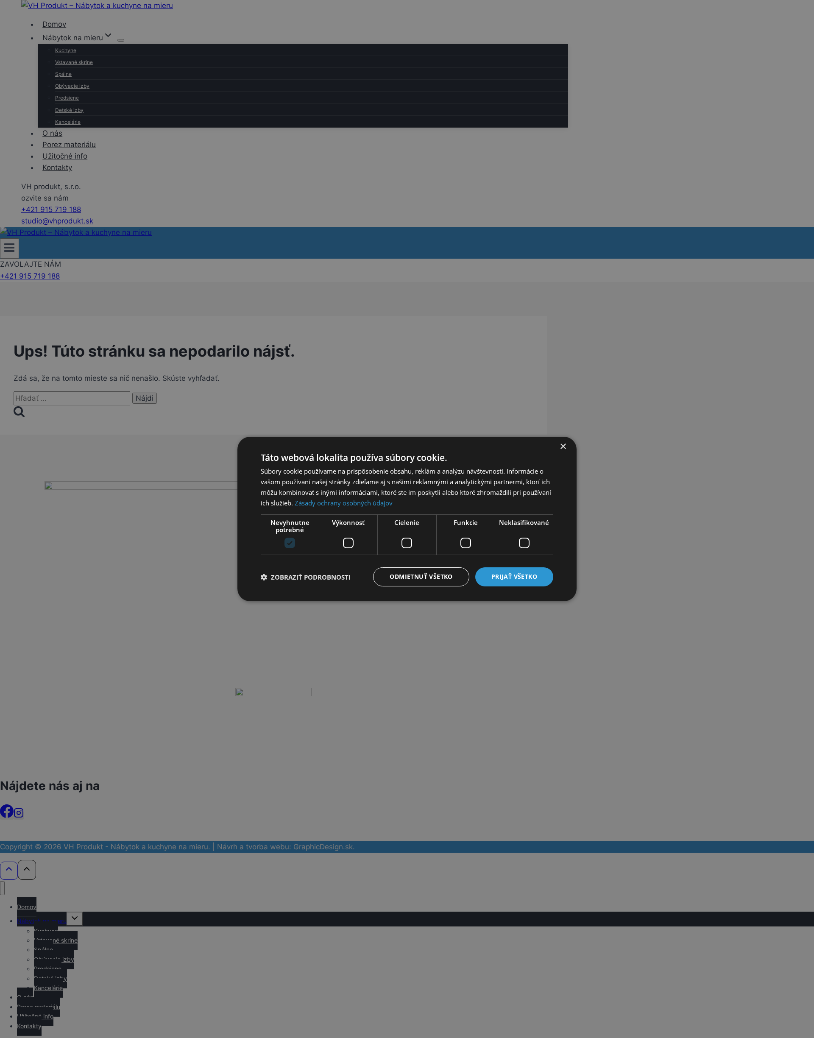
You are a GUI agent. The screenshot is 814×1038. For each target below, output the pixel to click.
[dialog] (407, 519)
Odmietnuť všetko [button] (421, 576)
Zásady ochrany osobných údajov (344, 503)
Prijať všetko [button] (514, 576)
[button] (306, 577)
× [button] (563, 447)
